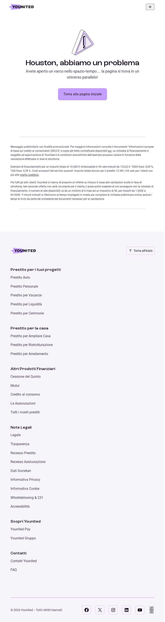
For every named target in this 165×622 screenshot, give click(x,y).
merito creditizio (29, 174)
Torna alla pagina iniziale (82, 94)
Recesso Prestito (23, 453)
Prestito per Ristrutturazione (32, 345)
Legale (16, 435)
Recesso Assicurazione (28, 462)
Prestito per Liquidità (26, 304)
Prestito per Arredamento (29, 354)
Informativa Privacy (25, 480)
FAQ (14, 570)
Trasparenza (20, 444)
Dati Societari (21, 471)
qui (110, 150)
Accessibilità (20, 506)
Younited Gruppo (23, 538)
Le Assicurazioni (23, 403)
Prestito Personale (24, 286)
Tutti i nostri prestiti (25, 412)
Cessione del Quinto (26, 377)
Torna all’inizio (143, 250)
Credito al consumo (25, 394)
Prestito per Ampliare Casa (31, 336)
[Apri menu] (150, 7)
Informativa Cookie (25, 489)
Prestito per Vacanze (26, 295)
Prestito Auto (20, 277)
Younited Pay (21, 529)
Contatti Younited (24, 561)
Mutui (15, 386)
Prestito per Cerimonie (27, 313)
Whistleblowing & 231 (27, 498)
